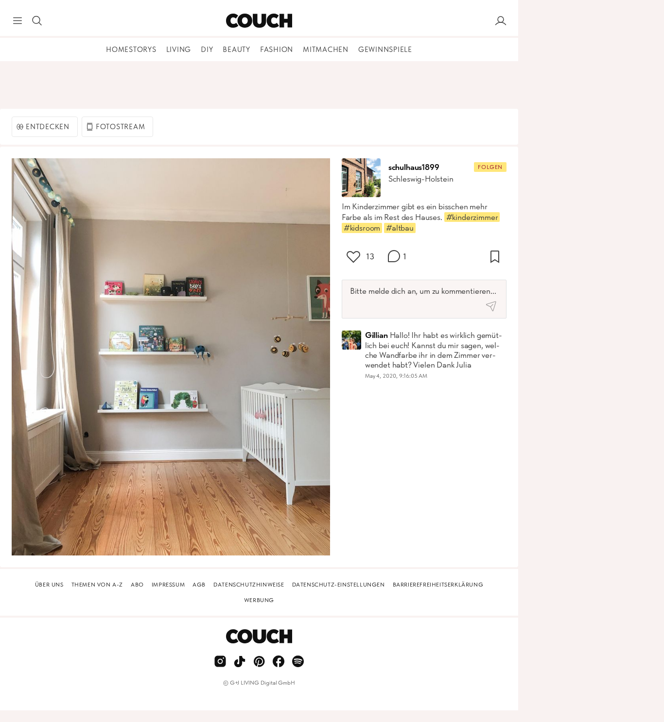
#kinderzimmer (472, 217)
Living (179, 49)
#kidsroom (362, 228)
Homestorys (131, 49)
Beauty (236, 49)
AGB (199, 584)
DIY (207, 49)
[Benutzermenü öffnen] (501, 21)
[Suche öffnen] (37, 21)
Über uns (49, 584)
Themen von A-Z (97, 584)
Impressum (168, 584)
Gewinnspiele (385, 49)
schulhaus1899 (413, 167)
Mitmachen (326, 49)
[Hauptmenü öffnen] (17, 21)
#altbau (400, 228)
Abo (137, 584)
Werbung (259, 600)
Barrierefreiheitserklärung (438, 584)
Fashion (276, 49)
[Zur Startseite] (259, 21)
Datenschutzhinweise (248, 584)
